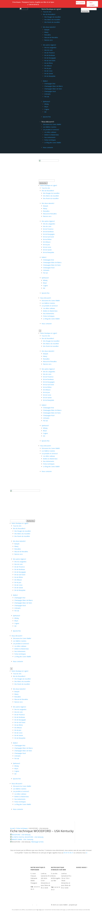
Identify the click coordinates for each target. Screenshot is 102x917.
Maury (46, 32)
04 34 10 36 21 (68, 853)
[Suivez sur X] (69, 2)
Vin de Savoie (48, 73)
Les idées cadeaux (50, 132)
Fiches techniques (50, 140)
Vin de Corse (48, 71)
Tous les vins (47, 12)
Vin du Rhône (48, 63)
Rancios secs (48, 40)
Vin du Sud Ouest (49, 60)
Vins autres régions (49, 45)
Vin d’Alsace (48, 66)
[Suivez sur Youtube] (65, 2)
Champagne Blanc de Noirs (53, 89)
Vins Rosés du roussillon (52, 22)
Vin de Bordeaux (49, 55)
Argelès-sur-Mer (40, 2)
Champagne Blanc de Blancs (53, 86)
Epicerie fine (47, 117)
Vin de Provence (49, 53)
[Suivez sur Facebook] (57, 2)
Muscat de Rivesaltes (51, 37)
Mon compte (92, 4)
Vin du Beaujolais (49, 76)
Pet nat (46, 97)
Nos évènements (49, 137)
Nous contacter (48, 147)
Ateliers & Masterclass (51, 135)
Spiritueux (46, 101)
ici (86, 853)
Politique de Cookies (44, 905)
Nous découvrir (48, 122)
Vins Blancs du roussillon (52, 19)
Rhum (46, 107)
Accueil (12, 828)
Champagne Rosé (50, 91)
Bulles (45, 81)
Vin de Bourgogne (50, 58)
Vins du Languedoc (50, 47)
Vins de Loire (48, 50)
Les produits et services (51, 130)
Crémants (47, 94)
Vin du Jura (47, 68)
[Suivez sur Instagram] (61, 2)
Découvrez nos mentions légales (21, 905)
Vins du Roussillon (49, 14)
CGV (34, 905)
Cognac (46, 109)
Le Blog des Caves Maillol (52, 142)
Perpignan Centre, (28, 2)
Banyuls (46, 30)
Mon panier (80, 3)
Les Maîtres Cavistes (49, 127)
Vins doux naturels (49, 27)
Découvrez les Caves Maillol (52, 124)
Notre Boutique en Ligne (51, 9)
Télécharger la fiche (37, 842)
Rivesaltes (47, 35)
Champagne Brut (49, 84)
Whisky (46, 104)
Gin (45, 112)
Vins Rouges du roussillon (52, 17)
